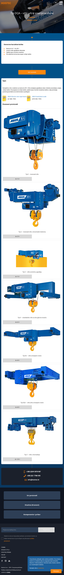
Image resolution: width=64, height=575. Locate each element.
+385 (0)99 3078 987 (33, 472)
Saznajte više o (37, 568)
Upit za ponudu (32, 72)
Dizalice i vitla (5, 549)
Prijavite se (46, 530)
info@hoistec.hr (33, 480)
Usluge (3, 554)
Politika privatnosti (16, 570)
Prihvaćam (56, 571)
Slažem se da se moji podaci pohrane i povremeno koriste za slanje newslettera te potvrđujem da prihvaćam (20, 538)
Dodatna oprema (6, 552)
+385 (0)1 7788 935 (33, 476)
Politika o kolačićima (6, 570)
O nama (3, 547)
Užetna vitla (32, 20)
